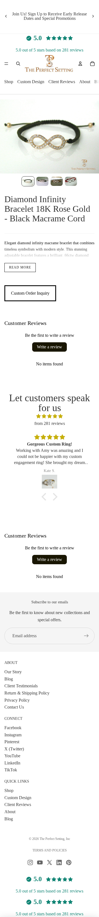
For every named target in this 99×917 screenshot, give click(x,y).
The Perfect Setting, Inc (55, 839)
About (84, 82)
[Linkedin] (59, 862)
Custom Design (30, 82)
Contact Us (14, 707)
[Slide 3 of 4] (57, 181)
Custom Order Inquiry (30, 293)
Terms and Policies (49, 850)
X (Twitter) (14, 749)
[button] (45, 497)
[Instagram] (30, 862)
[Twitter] (49, 862)
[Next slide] (93, 16)
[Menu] (6, 64)
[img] (49, 416)
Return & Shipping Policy (27, 693)
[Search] (18, 64)
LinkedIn (12, 763)
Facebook (12, 727)
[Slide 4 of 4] (71, 181)
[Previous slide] (6, 16)
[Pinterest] (68, 862)
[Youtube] (40, 862)
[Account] (80, 64)
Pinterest (11, 741)
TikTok (10, 770)
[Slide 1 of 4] (28, 181)
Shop (8, 82)
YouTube (12, 756)
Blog (8, 679)
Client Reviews (61, 82)
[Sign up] (86, 636)
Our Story (13, 671)
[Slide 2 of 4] (42, 181)
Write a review (49, 346)
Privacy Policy (17, 700)
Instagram (12, 734)
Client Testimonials (21, 686)
